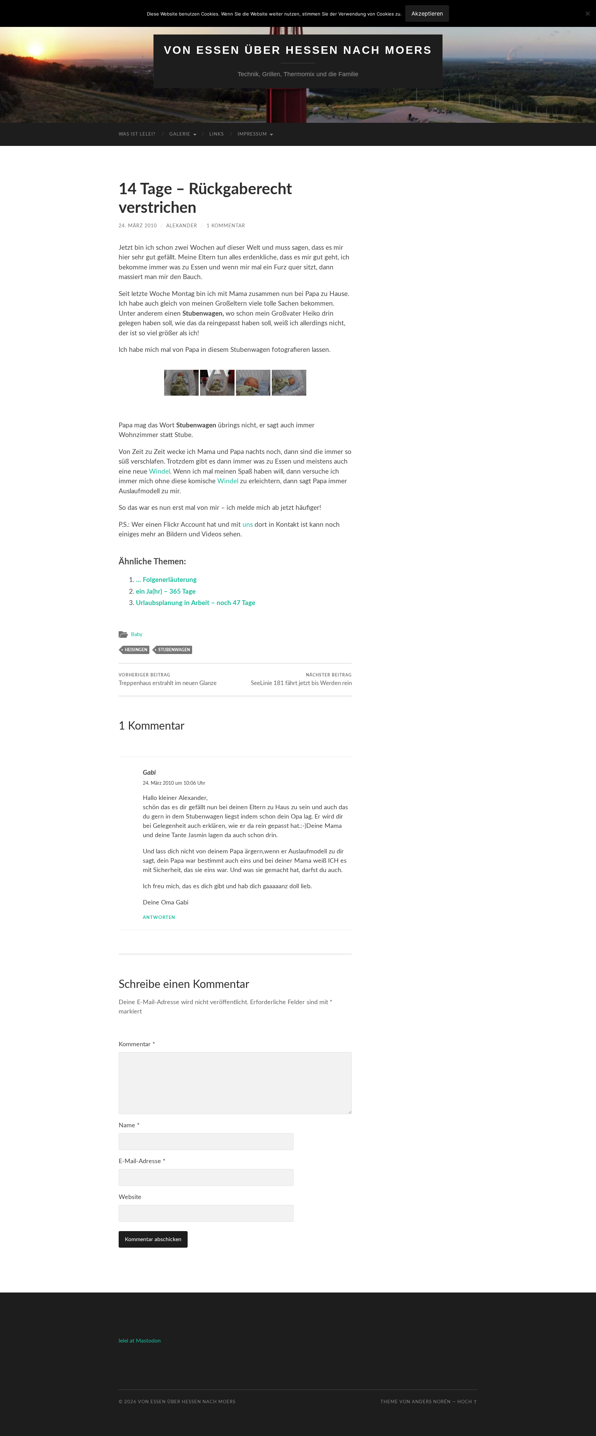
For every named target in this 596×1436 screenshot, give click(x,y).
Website (130, 1197)
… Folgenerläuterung (166, 580)
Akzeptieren (427, 13)
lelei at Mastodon (140, 1341)
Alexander (181, 225)
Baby (136, 634)
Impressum (252, 134)
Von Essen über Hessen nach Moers (298, 50)
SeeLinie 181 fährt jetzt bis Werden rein (301, 679)
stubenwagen (174, 650)
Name (129, 1125)
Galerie (179, 134)
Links (216, 134)
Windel (159, 471)
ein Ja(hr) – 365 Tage (166, 591)
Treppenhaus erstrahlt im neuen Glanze (168, 679)
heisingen (136, 650)
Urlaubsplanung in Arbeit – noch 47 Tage (195, 603)
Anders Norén (431, 1402)
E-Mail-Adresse (142, 1161)
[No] (587, 13)
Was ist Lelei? (137, 134)
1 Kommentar (226, 225)
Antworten (159, 917)
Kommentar (137, 1044)
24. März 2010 (138, 225)
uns (247, 525)
